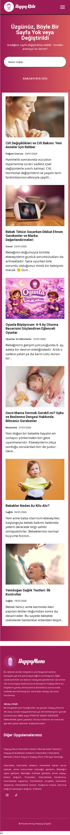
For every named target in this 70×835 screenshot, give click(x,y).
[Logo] (19, 7)
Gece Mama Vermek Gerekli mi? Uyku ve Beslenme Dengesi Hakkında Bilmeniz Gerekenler (35, 417)
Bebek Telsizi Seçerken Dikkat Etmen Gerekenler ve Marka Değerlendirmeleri (34, 236)
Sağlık (9, 512)
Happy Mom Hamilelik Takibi (20, 749)
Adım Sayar (21, 756)
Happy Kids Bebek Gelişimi (19, 753)
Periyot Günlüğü (54, 756)
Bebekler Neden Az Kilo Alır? (27, 506)
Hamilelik (41, 753)
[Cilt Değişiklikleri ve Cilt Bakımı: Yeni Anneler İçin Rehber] (35, 116)
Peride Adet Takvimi (49, 749)
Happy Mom (36, 756)
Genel (9, 246)
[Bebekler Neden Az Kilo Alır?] (35, 479)
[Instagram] (7, 795)
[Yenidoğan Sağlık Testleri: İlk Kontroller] (35, 564)
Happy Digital (43, 823)
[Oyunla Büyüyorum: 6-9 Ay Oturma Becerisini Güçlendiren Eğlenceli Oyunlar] (35, 298)
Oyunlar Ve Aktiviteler (19, 339)
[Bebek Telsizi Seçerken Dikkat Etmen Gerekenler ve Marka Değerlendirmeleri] (35, 205)
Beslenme (11, 427)
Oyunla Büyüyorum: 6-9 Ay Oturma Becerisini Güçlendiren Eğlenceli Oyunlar (32, 328)
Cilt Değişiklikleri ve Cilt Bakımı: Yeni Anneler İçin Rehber (34, 145)
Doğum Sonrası (14, 153)
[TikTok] (16, 795)
